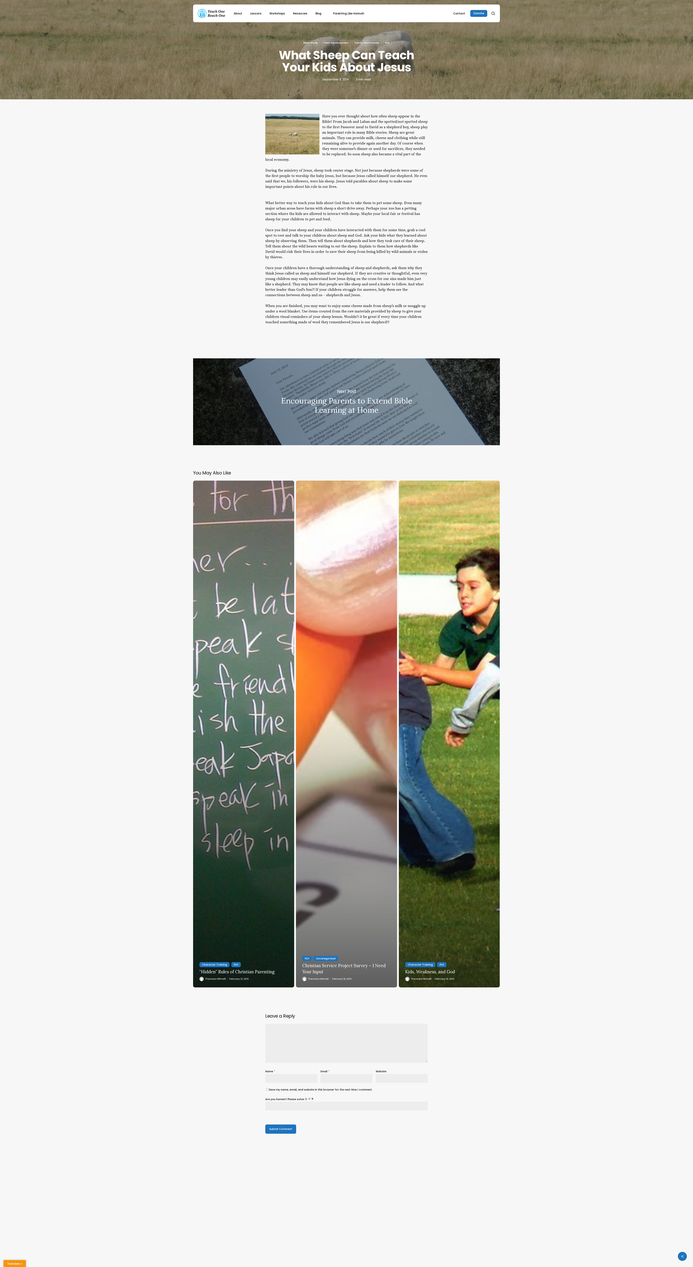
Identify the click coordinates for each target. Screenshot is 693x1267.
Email (325, 1071)
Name (270, 1071)
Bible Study (310, 43)
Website (381, 1071)
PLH (387, 43)
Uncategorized (325, 958)
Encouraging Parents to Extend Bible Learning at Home (346, 401)
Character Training (214, 964)
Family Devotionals (366, 43)
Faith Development (336, 43)
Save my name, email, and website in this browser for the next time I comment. (320, 1089)
